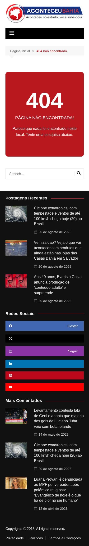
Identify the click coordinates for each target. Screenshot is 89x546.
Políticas (36, 538)
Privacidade (14, 538)
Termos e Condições (65, 538)
